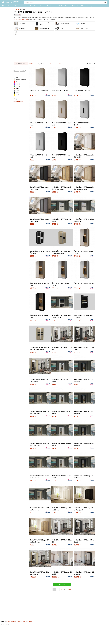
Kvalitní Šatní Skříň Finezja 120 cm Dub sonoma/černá (39, 348)
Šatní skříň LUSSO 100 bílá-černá (60, 284)
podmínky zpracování (22, 621)
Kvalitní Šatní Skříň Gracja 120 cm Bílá (61, 477)
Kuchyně (36, 6)
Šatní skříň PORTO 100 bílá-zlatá (38, 156)
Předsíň (61, 6)
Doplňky (89, 6)
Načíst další (62, 584)
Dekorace (10, 6)
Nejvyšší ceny (50, 64)
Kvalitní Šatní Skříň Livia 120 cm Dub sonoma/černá (62, 252)
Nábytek (4, 6)
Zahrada (83, 6)
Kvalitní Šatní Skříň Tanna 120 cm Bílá (61, 220)
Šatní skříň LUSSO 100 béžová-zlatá (39, 284)
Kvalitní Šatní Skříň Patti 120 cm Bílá (62, 348)
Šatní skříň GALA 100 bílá (60, 91)
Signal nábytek (18, 101)
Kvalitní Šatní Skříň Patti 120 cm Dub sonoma (40, 381)
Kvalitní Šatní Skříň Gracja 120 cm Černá (83, 477)
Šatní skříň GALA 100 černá (82, 91)
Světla (21, 6)
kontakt (30, 621)
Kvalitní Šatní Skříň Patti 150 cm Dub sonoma (40, 573)
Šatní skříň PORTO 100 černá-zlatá (61, 156)
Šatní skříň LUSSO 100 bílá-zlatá (84, 283)
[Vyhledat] (105, 2)
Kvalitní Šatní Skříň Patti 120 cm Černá (84, 348)
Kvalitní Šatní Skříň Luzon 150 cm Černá (83, 413)
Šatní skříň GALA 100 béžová (21, 19)
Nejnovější (58, 64)
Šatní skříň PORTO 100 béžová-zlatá (62, 124)
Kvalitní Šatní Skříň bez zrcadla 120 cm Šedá (39, 220)
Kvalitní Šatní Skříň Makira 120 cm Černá (84, 445)
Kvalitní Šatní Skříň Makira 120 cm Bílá (61, 445)
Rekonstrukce (28, 6)
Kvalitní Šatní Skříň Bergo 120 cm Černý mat (83, 509)
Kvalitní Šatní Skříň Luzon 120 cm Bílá (61, 381)
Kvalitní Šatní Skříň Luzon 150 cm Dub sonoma (39, 445)
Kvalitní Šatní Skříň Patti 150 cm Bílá (62, 541)
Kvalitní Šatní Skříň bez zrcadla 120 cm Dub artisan (61, 188)
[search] (63, 2)
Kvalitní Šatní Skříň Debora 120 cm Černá (84, 573)
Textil (16, 6)
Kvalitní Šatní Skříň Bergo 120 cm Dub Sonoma (39, 541)
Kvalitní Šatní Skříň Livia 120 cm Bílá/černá (84, 220)
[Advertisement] (54, 49)
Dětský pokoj (75, 6)
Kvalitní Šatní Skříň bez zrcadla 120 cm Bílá (84, 156)
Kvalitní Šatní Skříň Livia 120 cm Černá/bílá (40, 252)
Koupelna (43, 6)
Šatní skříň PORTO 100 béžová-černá (40, 124)
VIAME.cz (3, 621)
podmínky (13, 621)
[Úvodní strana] (12, 2)
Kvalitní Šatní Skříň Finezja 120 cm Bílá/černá (61, 316)
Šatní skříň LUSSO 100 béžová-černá (84, 252)
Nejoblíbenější (32, 64)
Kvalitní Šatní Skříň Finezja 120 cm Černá (83, 316)
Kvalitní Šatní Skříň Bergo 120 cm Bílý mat (61, 509)
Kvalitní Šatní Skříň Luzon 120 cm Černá (83, 381)
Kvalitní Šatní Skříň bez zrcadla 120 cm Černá (39, 188)
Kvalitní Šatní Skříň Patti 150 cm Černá (84, 541)
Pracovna (67, 6)
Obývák (49, 6)
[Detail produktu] (49, 87)
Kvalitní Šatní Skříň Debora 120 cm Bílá (62, 573)
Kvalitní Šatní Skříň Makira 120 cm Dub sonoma (39, 477)
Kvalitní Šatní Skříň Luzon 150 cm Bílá (61, 413)
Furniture (16, 15)
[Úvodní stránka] (14, 9)
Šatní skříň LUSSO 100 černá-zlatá (39, 316)
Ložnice (55, 6)
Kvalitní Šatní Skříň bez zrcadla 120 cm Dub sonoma (84, 188)
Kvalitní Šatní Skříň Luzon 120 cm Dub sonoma (39, 413)
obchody (8, 621)
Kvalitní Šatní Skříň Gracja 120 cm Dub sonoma (39, 509)
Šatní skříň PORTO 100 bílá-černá (83, 124)
